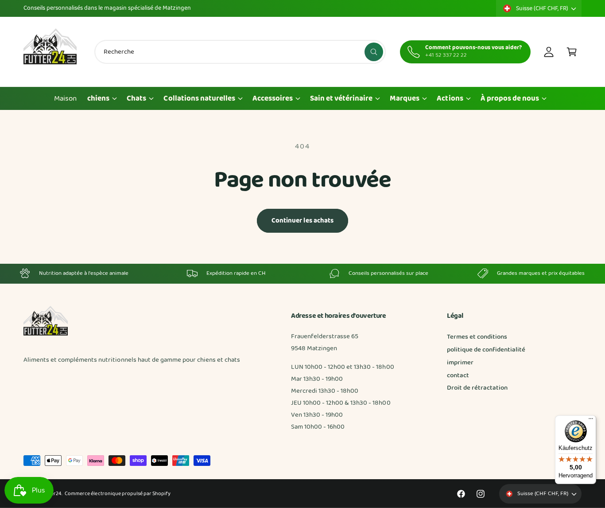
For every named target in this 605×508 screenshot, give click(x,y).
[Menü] (591, 420)
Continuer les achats (302, 220)
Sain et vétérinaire (341, 99)
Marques (404, 99)
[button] (571, 51)
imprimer (460, 362)
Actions (450, 99)
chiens (98, 99)
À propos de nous (510, 99)
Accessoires (272, 99)
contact (458, 375)
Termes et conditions (477, 337)
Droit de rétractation (477, 388)
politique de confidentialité (486, 349)
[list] (302, 273)
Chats (136, 99)
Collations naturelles (199, 99)
